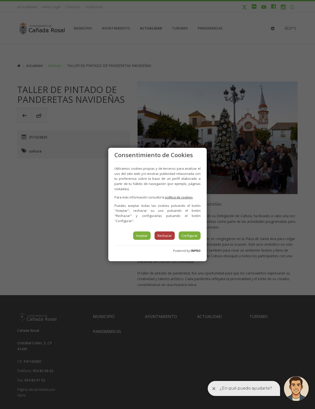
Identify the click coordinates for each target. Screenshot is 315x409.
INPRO (196, 251)
